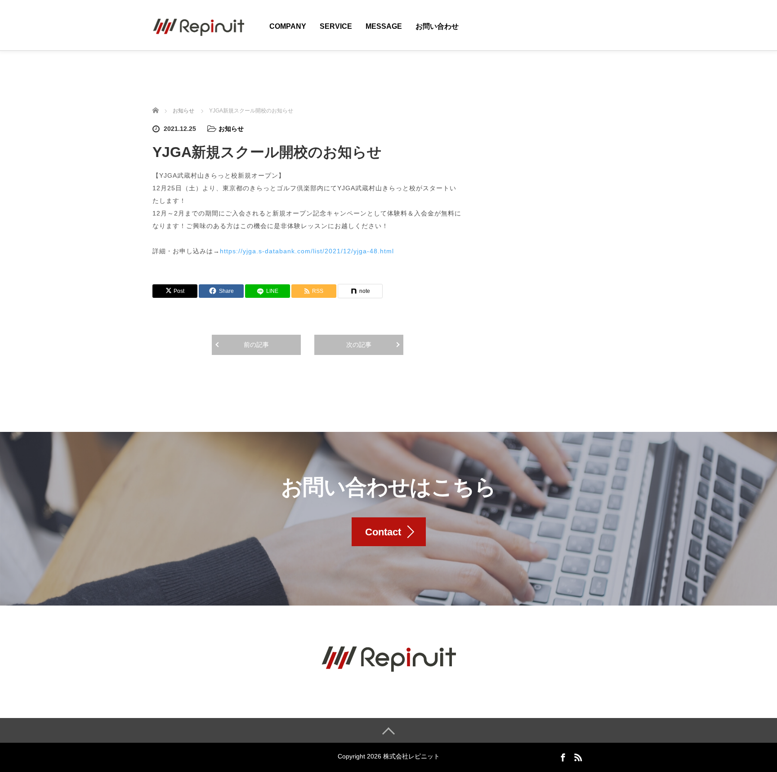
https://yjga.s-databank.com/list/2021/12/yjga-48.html (307, 251)
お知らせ (231, 128)
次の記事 (358, 344)
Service (336, 26)
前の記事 (256, 344)
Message (384, 26)
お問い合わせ (437, 26)
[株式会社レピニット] (198, 24)
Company (287, 26)
